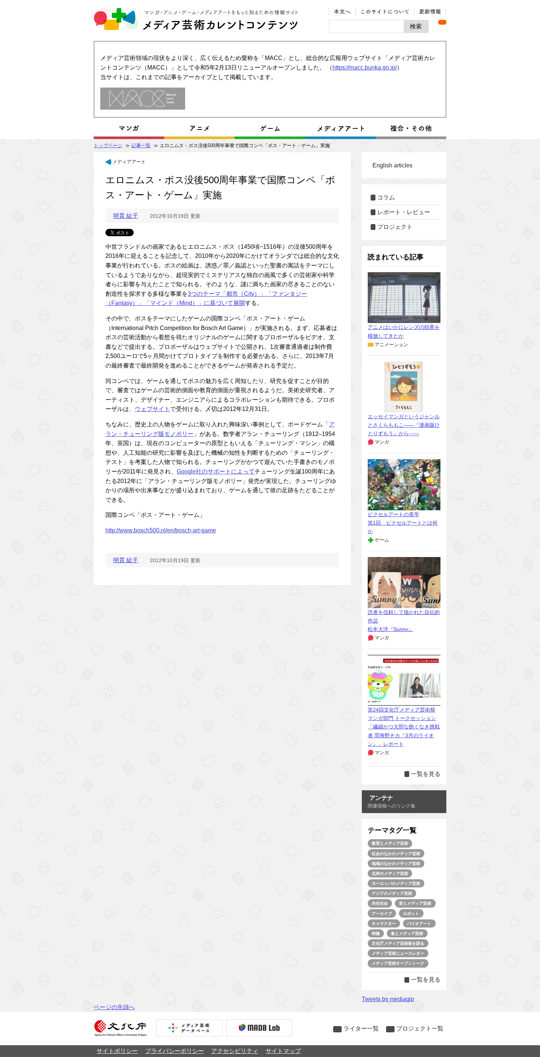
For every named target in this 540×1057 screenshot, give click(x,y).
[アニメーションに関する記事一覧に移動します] (199, 128)
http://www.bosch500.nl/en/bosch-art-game (160, 530)
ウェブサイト (152, 409)
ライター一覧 (361, 1028)
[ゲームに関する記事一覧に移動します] (270, 128)
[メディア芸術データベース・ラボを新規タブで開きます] (259, 1028)
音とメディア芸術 (415, 903)
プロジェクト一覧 (419, 1028)
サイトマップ (283, 1051)
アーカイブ (382, 913)
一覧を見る (425, 774)
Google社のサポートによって (216, 471)
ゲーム (382, 540)
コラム (386, 197)
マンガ (382, 442)
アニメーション (391, 344)
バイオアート (419, 923)
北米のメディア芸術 (390, 873)
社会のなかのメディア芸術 (396, 853)
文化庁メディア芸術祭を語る (398, 943)
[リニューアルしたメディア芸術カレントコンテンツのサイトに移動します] (142, 99)
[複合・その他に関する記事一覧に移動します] (411, 128)
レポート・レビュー (403, 212)
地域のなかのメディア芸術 (396, 863)
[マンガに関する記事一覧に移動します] (129, 128)
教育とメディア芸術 (390, 843)
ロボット (411, 913)
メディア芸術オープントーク (398, 963)
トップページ (108, 145)
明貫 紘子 (125, 216)
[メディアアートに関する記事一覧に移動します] (340, 128)
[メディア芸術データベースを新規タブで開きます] (189, 1028)
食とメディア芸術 (407, 933)
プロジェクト (395, 227)
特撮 (376, 933)
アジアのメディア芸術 (392, 893)
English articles (392, 165)
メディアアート (129, 161)
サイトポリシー (117, 1051)
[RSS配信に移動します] (442, 22)
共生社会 (380, 903)
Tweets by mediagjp (388, 999)
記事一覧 (141, 145)
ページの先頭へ (114, 1007)
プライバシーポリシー (174, 1051)
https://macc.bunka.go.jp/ (364, 67)
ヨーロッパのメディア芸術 (396, 883)
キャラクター (384, 923)
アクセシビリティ (234, 1051)
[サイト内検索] (366, 26)
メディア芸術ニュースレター (398, 953)
